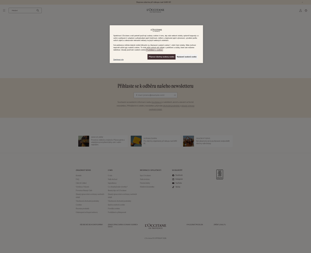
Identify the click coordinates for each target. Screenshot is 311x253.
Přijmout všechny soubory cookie (161, 57)
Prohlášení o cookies (154, 50)
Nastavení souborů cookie (186, 57)
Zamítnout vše (118, 59)
